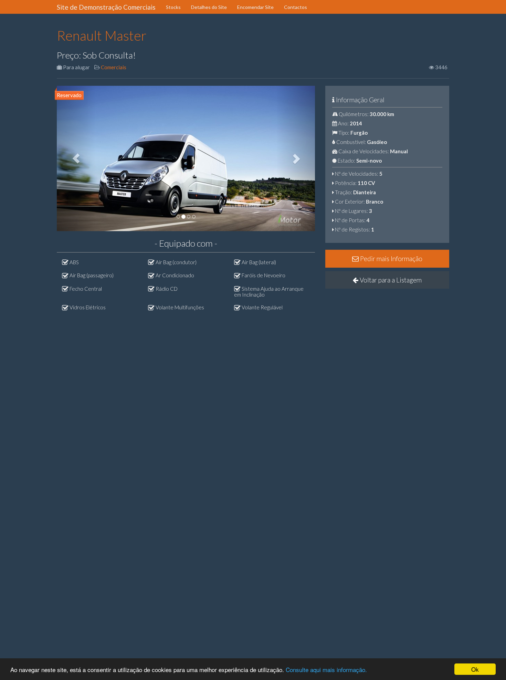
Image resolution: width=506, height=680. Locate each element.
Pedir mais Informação (390, 258)
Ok (475, 669)
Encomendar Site (255, 7)
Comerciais (113, 67)
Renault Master (102, 35)
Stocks (173, 7)
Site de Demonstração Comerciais (106, 7)
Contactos (295, 7)
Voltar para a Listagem (390, 280)
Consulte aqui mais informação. (326, 669)
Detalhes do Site (209, 7)
